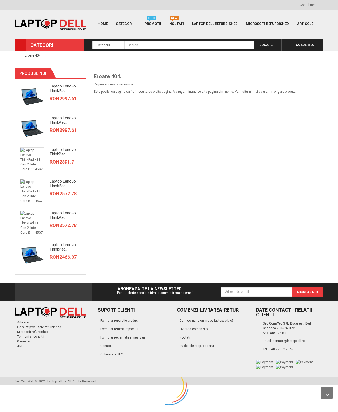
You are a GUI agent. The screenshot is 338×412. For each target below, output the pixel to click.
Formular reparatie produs (119, 320)
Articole (23, 322)
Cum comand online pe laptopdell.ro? (206, 320)
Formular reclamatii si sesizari (122, 337)
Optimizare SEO (111, 354)
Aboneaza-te (308, 292)
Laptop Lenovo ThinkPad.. (63, 88)
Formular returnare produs (119, 329)
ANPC (21, 346)
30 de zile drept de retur (197, 346)
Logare (266, 45)
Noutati (185, 337)
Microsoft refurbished (33, 332)
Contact (106, 346)
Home (103, 24)
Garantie (23, 341)
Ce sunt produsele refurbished (39, 327)
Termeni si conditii (30, 337)
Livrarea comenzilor (194, 329)
